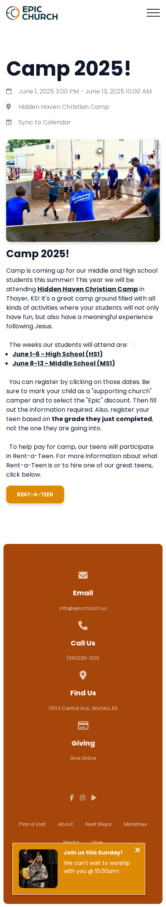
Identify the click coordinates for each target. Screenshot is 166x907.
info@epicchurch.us (83, 608)
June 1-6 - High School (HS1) (57, 354)
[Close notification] (138, 850)
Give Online (83, 758)
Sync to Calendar (45, 122)
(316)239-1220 (83, 658)
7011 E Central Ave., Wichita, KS (83, 708)
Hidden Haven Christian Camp (64, 106)
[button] (153, 12)
